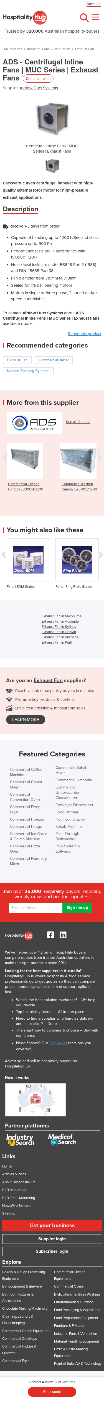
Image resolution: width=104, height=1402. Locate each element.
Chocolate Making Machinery (24, 1308)
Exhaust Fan (84, 49)
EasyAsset (58, 1043)
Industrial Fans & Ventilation (48, 49)
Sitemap (8, 1213)
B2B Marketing (14, 1190)
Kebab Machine (68, 826)
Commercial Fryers (16, 1361)
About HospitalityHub (18, 1182)
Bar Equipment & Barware (22, 1286)
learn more (25, 719)
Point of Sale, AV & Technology (78, 1363)
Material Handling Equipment (76, 1341)
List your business (52, 1225)
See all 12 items (78, 422)
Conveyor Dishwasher (74, 805)
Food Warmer (66, 812)
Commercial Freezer (27, 819)
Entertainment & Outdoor (73, 1302)
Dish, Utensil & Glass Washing (77, 1294)
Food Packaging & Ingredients (77, 1310)
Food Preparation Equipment (76, 1318)
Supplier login (52, 1239)
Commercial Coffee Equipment (26, 1331)
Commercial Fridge (26, 826)
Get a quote (52, 1392)
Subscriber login (52, 1251)
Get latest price (38, 78)
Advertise (94, 4)
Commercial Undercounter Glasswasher (67, 792)
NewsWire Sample (16, 1205)
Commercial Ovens (69, 1286)
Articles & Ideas (14, 1174)
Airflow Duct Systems (39, 87)
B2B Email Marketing (18, 1198)
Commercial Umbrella (73, 780)
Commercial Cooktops (19, 1338)
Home (7, 1166)
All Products (13, 49)
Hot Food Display (70, 819)
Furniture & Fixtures (69, 1325)
